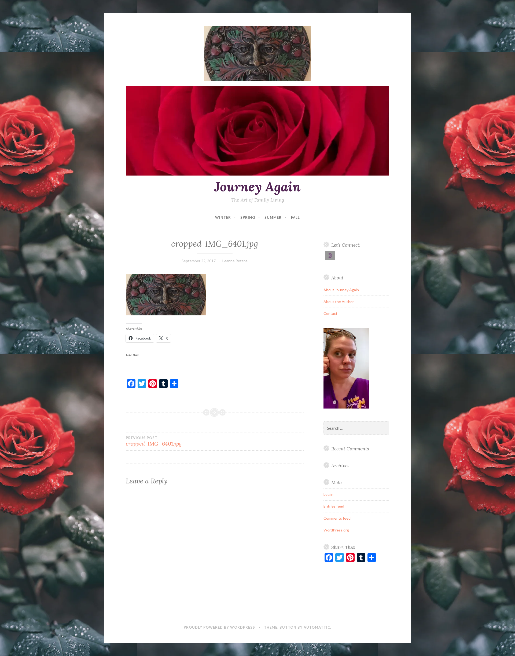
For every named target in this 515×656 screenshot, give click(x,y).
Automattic (317, 627)
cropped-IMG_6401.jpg (154, 441)
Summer (273, 217)
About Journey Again (341, 289)
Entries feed (333, 506)
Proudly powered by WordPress (219, 627)
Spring (247, 217)
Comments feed (337, 518)
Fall (295, 217)
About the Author (338, 301)
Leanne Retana (235, 260)
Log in (328, 494)
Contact (330, 313)
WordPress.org (336, 530)
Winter (223, 217)
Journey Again (257, 186)
